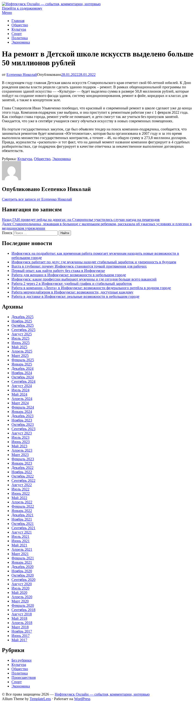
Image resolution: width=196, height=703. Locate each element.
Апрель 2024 (21, 399)
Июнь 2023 (20, 442)
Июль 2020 (20, 588)
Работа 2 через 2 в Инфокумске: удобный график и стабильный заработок (71, 283)
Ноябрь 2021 (21, 519)
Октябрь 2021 (22, 524)
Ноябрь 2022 (21, 472)
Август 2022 (21, 485)
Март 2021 (20, 554)
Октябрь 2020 (22, 575)
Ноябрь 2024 (21, 373)
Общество (19, 25)
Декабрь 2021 (22, 515)
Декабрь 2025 (22, 317)
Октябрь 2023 (22, 424)
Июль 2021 (20, 536)
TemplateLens (40, 699)
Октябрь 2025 (22, 325)
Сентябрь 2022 (23, 480)
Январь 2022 (21, 511)
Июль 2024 (20, 390)
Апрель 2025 (21, 351)
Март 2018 (20, 627)
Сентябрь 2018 (23, 610)
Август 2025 (21, 334)
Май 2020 (19, 593)
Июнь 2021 (20, 541)
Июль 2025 (20, 338)
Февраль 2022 (22, 506)
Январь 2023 (21, 463)
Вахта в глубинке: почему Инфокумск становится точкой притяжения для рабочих (79, 266)
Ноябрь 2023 (21, 420)
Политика (19, 38)
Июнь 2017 (20, 636)
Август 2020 (21, 584)
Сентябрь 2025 (23, 330)
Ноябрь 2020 (21, 571)
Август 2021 (21, 532)
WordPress (82, 699)
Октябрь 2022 (22, 476)
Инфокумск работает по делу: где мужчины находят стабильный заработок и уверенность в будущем (93, 262)
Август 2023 (21, 433)
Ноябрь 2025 (21, 321)
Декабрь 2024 (22, 368)
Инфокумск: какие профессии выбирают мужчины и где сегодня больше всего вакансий (84, 279)
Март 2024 (20, 403)
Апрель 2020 (21, 597)
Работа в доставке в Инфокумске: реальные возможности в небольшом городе (75, 296)
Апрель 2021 (21, 549)
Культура (18, 29)
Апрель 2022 (21, 502)
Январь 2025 (21, 364)
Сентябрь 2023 (23, 429)
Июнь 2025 (20, 343)
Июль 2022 (20, 489)
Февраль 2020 (22, 605)
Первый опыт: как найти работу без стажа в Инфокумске (58, 271)
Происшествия (23, 677)
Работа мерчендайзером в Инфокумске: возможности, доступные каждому (72, 292)
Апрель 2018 (21, 623)
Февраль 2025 (22, 360)
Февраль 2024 (22, 407)
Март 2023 (20, 455)
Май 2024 (19, 394)
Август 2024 (21, 386)
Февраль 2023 (22, 459)
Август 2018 (21, 614)
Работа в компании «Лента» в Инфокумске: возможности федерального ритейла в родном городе (91, 288)
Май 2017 (19, 640)
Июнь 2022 (20, 493)
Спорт (16, 34)
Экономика (20, 42)
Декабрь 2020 (22, 567)
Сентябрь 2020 (23, 580)
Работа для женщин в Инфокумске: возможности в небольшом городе (68, 275)
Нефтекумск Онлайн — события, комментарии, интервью (102, 694)
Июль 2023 (20, 437)
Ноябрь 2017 (21, 631)
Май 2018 (19, 618)
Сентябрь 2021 (23, 528)
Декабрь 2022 (22, 468)
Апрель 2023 (21, 450)
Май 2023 (19, 446)
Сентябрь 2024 (23, 381)
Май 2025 (19, 347)
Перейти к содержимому (22, 8)
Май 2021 (19, 545)
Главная (17, 21)
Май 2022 (19, 498)
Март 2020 (20, 601)
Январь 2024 (21, 412)
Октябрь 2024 (22, 377)
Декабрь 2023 (22, 416)
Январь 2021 (21, 562)
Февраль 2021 (22, 558)
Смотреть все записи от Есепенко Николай (37, 199)
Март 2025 (20, 356)
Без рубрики (21, 660)
